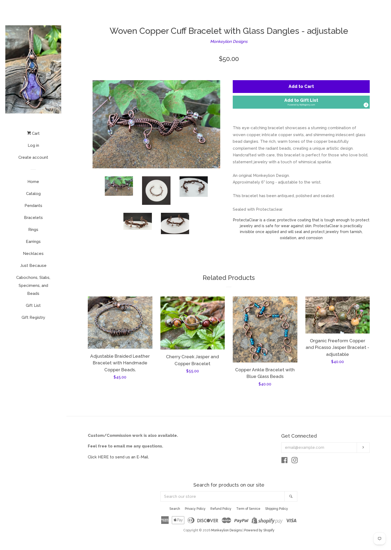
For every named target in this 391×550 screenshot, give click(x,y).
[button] (301, 102)
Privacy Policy (195, 509)
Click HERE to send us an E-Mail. (118, 457)
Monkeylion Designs (228, 41)
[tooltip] (366, 105)
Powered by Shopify (259, 530)
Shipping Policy (276, 509)
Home (33, 181)
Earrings (33, 241)
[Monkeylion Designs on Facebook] (284, 461)
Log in (33, 145)
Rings (33, 229)
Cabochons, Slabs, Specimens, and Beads (33, 285)
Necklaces (33, 253)
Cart (35, 133)
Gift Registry (33, 317)
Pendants (33, 205)
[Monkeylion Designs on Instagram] (295, 461)
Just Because (33, 265)
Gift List (33, 305)
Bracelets (33, 217)
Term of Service (248, 509)
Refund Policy (220, 509)
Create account (33, 157)
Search (174, 509)
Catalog (33, 193)
